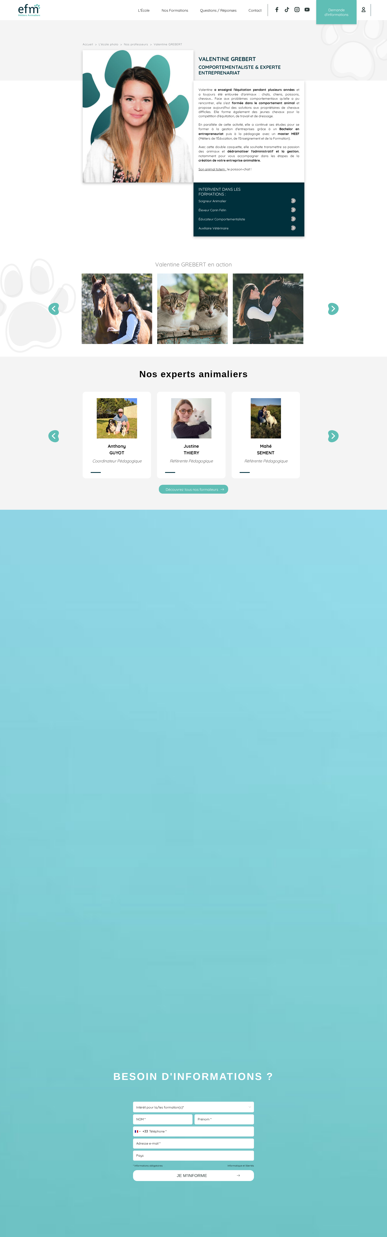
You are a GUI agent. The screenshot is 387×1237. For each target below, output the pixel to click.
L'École (144, 10)
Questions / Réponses (218, 10)
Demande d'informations (336, 12)
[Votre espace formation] (364, 10)
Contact (255, 10)
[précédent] (53, 309)
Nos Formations (175, 10)
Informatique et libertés (241, 1165)
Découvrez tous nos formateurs (192, 489)
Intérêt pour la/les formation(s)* (160, 1107)
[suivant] (333, 309)
